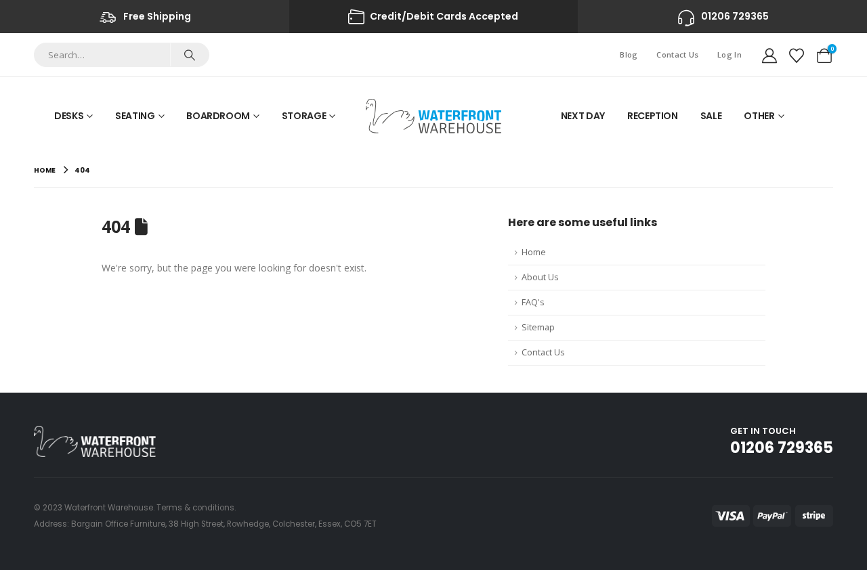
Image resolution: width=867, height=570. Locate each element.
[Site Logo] (433, 116)
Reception (652, 116)
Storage (304, 116)
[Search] (189, 54)
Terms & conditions (195, 507)
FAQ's (533, 302)
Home (534, 252)
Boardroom (218, 116)
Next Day (583, 116)
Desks (68, 116)
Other (759, 116)
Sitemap (538, 327)
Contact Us (677, 54)
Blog (628, 54)
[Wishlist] (796, 55)
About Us (540, 277)
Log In (729, 54)
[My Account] (769, 55)
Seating (135, 116)
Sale (711, 116)
